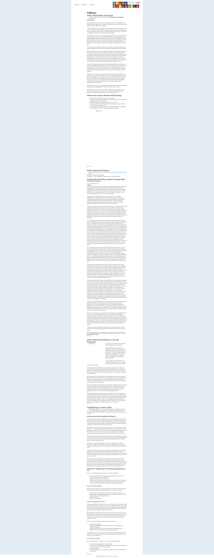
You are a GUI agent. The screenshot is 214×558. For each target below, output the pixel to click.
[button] (96, 4)
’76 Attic (91, 4)
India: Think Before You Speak (100, 15)
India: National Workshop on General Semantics (103, 341)
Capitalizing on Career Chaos (99, 407)
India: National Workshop (98, 170)
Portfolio (84, 4)
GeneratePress (115, 556)
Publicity (89, 166)
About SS (77, 4)
